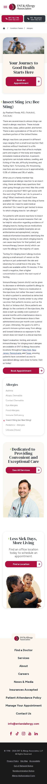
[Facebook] (11, 733)
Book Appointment (21, 370)
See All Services (21, 470)
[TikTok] (17, 733)
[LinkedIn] (36, 733)
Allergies (30, 28)
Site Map (24, 761)
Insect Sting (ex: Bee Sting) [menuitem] (18, 420)
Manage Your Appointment (23, 705)
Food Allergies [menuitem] (12, 410)
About (23, 666)
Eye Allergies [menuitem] (12, 405)
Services (23, 658)
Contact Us (23, 713)
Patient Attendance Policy (23, 697)
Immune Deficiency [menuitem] (15, 415)
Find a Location (21, 564)
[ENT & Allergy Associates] (22, 7)
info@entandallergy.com (23, 723)
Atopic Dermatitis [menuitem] (14, 395)
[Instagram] (23, 733)
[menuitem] (23, 650)
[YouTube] (29, 733)
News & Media (23, 682)
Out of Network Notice (23, 766)
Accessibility (34, 761)
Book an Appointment (21, 81)
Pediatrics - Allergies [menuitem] (15, 425)
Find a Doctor (23, 650)
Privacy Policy (13, 761)
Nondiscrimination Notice (23, 771)
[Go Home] (5, 28)
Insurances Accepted (23, 689)
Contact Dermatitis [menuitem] (15, 400)
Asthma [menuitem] (9, 390)
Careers (23, 674)
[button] (5, 7)
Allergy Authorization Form (23, 776)
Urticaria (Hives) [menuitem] (13, 430)
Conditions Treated (16, 28)
